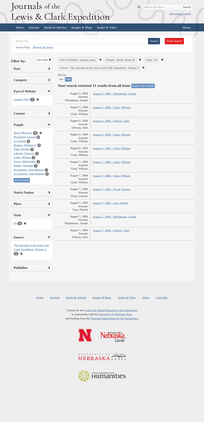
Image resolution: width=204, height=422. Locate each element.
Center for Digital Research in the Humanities (111, 310)
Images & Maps (81, 27)
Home (20, 27)
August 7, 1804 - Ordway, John (111, 230)
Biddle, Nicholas (23, 165)
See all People (22, 180)
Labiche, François (24, 153)
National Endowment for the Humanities (114, 318)
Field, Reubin (21, 149)
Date (68, 79)
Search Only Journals (143, 85)
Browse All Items (43, 47)
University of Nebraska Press (115, 314)
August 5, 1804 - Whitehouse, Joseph (114, 93)
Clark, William (22, 157)
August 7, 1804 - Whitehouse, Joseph (114, 216)
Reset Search (174, 41)
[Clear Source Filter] (21, 253)
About (186, 27)
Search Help (23, 47)
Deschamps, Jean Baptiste (29, 169)
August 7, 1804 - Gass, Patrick (110, 203)
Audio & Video (107, 27)
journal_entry (21, 99)
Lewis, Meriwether (25, 161)
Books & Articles (55, 27)
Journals (34, 27)
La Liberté (20, 141)
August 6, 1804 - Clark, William (111, 134)
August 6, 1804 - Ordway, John (111, 121)
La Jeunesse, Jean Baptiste (29, 173)
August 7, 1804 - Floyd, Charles (111, 189)
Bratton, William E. (25, 145)
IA (15, 223)
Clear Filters (42, 59)
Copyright (162, 297)
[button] (100, 60)
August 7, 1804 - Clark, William (111, 162)
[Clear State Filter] (25, 223)
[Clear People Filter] (40, 133)
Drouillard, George (25, 136)
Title (61, 79)
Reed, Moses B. (23, 132)
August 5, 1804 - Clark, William (111, 107)
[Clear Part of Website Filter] (37, 99)
